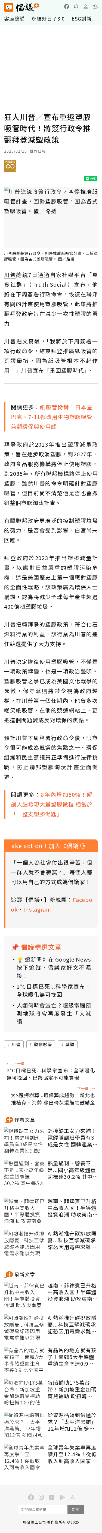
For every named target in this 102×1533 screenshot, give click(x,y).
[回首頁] (21, 7)
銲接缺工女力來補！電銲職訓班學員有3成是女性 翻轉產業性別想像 (73, 1137)
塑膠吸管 (43, 1044)
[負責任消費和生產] (10, 168)
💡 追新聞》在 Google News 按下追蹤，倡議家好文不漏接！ (54, 967)
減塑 (70, 1044)
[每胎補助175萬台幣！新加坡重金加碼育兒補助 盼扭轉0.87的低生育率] (24, 1392)
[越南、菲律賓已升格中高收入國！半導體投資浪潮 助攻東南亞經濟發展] (24, 1211)
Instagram (37, 909)
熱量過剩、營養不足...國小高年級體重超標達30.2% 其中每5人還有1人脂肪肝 (73, 1170)
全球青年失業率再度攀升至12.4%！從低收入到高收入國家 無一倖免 (73, 1454)
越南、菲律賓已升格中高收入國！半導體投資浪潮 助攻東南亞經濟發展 (73, 1208)
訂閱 (75, 1509)
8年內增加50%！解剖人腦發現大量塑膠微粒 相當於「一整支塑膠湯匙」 (51, 804)
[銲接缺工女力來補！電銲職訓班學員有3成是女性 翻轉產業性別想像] (24, 1140)
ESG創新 (82, 18)
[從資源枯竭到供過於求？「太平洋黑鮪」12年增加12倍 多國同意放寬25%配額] (24, 1425)
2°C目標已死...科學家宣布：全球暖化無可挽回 (54, 990)
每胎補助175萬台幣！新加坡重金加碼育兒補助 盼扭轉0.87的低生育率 (72, 1389)
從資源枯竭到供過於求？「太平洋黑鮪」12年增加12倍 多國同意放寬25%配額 (72, 1422)
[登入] (85, 6)
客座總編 (14, 18)
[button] (95, 6)
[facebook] (66, 6)
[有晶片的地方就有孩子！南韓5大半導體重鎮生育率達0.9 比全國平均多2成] (24, 1360)
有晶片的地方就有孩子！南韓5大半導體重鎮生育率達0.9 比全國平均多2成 (72, 1357)
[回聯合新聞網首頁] (8, 7)
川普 (16, 1044)
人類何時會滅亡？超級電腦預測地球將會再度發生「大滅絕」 (54, 1013)
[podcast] (76, 6)
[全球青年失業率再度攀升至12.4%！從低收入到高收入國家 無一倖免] (24, 1457)
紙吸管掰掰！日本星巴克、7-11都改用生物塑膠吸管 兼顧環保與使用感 (51, 416)
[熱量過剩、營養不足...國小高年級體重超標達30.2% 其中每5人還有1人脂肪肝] (24, 1173)
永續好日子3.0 (48, 18)
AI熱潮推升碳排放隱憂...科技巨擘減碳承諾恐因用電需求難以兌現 (72, 1240)
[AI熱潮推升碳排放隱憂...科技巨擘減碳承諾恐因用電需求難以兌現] (24, 1243)
